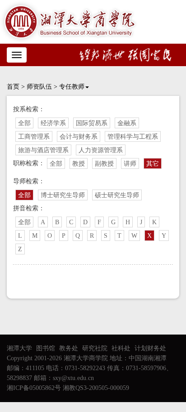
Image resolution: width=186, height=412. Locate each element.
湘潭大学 (19, 348)
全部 (24, 123)
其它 (152, 163)
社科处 (121, 348)
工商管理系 (34, 136)
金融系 (126, 123)
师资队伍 (39, 86)
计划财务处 (150, 348)
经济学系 (53, 123)
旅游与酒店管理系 (43, 150)
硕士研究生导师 (117, 195)
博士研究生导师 (63, 195)
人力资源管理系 (101, 150)
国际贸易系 (91, 123)
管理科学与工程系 (132, 136)
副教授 (104, 163)
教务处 (68, 348)
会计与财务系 (79, 136)
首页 (13, 86)
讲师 (130, 163)
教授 (78, 163)
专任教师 (71, 86)
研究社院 (94, 348)
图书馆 (45, 348)
